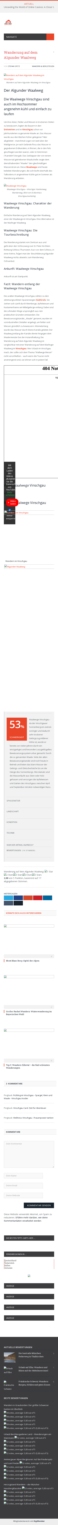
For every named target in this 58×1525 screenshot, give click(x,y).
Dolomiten (9, 129)
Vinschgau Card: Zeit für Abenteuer (29, 1108)
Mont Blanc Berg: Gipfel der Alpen (22, 960)
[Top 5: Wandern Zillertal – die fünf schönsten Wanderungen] (29, 1045)
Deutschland (10, 1260)
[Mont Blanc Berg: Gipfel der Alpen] (29, 940)
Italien (7, 1265)
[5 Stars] (37, 874)
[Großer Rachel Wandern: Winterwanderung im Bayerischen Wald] (29, 991)
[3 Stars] (18, 874)
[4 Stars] (27, 874)
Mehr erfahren (10, 494)
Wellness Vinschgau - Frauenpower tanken (33, 1117)
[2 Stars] (8, 874)
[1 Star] (49, 871)
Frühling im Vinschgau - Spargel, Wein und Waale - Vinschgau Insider (28, 1097)
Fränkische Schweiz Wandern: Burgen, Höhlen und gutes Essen (34, 1383)
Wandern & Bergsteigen (43, 66)
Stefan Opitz (14, 66)
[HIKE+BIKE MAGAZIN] (29, 21)
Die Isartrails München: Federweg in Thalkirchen (31, 1355)
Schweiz (8, 1268)
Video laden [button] (13, 502)
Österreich (9, 1263)
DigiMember (39, 1521)
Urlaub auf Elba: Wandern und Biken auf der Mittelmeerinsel (33, 1369)
